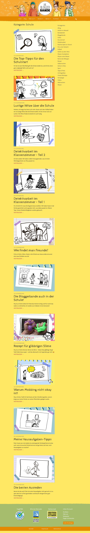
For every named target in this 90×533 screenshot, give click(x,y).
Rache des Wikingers (63, 59)
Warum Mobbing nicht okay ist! (33, 391)
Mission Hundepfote (63, 54)
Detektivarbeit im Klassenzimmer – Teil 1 (29, 200)
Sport (59, 68)
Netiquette (66, 516)
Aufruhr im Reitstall (63, 30)
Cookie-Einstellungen (68, 523)
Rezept (60, 61)
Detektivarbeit (62, 42)
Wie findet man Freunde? (31, 250)
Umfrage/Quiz (61, 73)
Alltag (59, 28)
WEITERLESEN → (19, 70)
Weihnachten (61, 82)
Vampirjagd (61, 77)
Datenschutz (57, 529)
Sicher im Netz (62, 66)
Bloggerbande (61, 35)
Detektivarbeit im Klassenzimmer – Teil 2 (29, 153)
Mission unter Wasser (63, 56)
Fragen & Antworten (68, 518)
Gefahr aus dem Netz (63, 51)
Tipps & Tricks (61, 70)
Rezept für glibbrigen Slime (32, 346)
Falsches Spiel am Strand (65, 44)
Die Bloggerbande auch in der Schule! (34, 298)
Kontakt (31, 529)
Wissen (60, 85)
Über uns (65, 514)
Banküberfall (61, 33)
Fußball (60, 49)
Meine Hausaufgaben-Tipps (33, 439)
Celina (59, 37)
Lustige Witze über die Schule (34, 106)
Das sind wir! (61, 40)
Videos (59, 80)
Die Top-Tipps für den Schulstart (29, 60)
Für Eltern (65, 512)
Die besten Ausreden (28, 487)
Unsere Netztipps (62, 75)
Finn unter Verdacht (63, 47)
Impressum (45, 529)
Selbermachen (62, 63)
